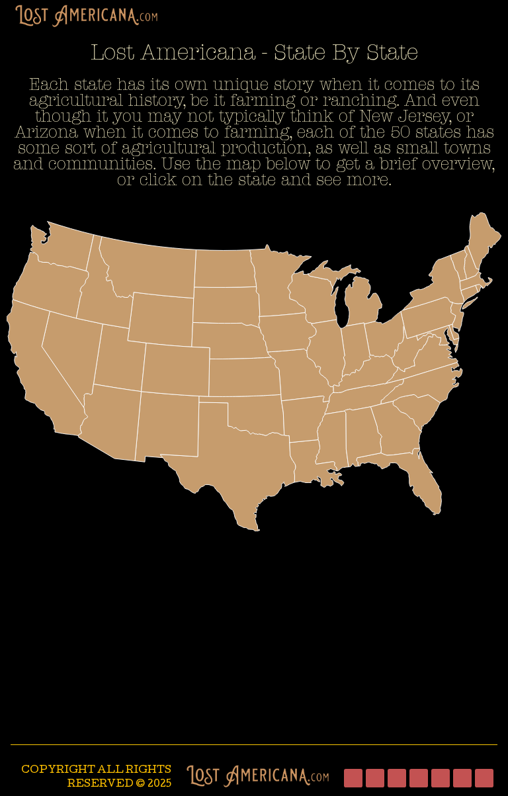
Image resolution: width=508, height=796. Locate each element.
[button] (496, 10)
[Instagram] (375, 778)
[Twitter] (397, 778)
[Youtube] (440, 778)
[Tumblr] (418, 778)
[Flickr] (484, 778)
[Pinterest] (462, 778)
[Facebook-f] (353, 778)
